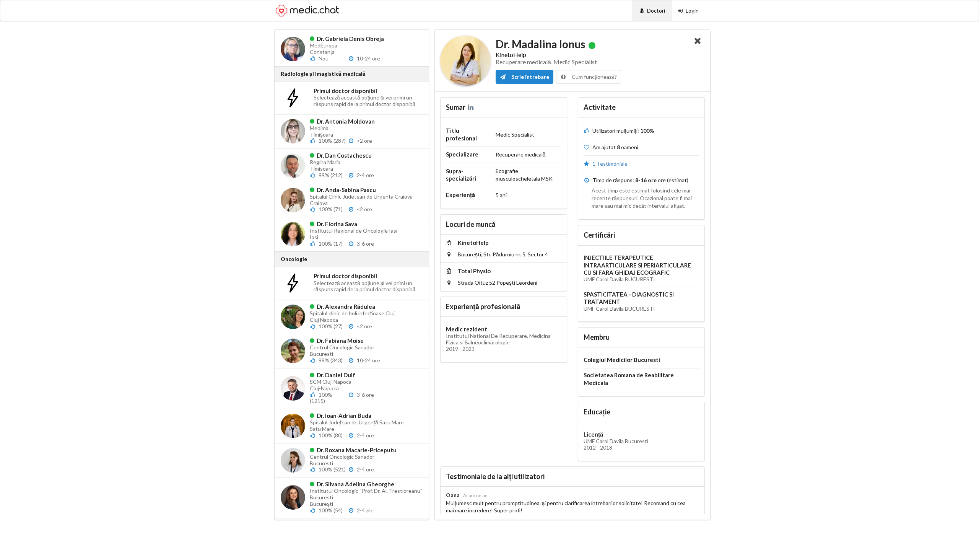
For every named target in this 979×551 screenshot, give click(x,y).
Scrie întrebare (529, 76)
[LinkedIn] (471, 107)
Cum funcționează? (594, 76)
